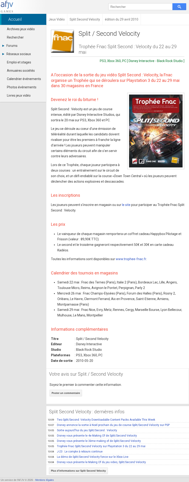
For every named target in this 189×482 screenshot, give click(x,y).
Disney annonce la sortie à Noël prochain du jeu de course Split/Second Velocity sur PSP (109, 425)
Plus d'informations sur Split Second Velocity (78, 470)
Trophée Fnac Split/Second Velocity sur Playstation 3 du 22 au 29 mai (96, 446)
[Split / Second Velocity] (155, 131)
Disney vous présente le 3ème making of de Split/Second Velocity (94, 441)
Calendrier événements (24, 79)
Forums (12, 46)
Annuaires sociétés (21, 70)
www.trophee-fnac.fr (131, 259)
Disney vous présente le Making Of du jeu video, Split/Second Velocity (97, 462)
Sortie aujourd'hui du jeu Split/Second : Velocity (82, 430)
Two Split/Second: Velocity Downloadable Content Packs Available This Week (101, 419)
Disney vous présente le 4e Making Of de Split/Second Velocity (92, 435)
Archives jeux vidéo (21, 29)
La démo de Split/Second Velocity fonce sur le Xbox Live (88, 456)
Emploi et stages (19, 62)
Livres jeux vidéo (19, 95)
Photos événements (21, 87)
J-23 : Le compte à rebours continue (75, 451)
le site (126, 205)
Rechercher (15, 37)
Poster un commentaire (66, 393)
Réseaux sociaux (18, 54)
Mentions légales (44, 480)
